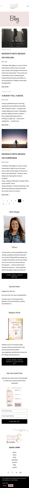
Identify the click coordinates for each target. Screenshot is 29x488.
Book (14, 457)
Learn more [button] (5, 483)
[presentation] (14, 38)
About (14, 455)
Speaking (14, 460)
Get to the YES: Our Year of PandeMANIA (14, 295)
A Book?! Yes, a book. (13, 95)
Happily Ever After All (8, 291)
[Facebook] (12, 472)
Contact (14, 467)
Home (14, 452)
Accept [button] (10, 485)
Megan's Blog (6, 49)
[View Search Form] (1, 6)
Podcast (14, 462)
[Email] (20, 472)
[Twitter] (16, 472)
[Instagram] (8, 472)
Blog (14, 465)
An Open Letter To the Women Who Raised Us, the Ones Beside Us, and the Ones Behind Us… (13, 301)
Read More (6, 87)
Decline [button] (5, 485)
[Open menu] (27, 6)
